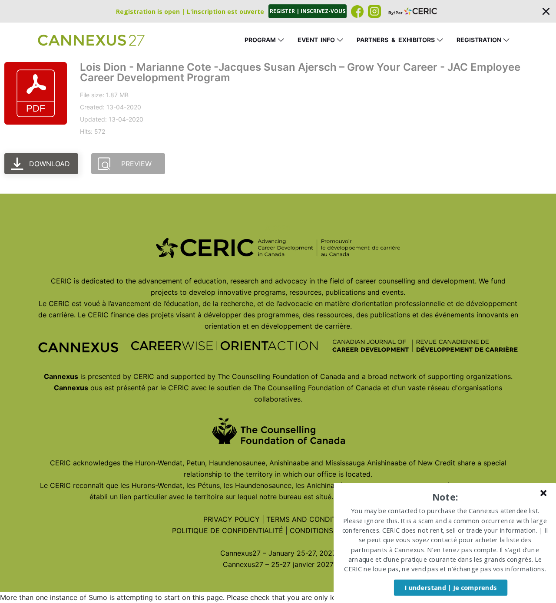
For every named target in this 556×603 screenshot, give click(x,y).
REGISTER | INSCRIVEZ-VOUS (307, 11)
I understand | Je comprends (450, 587)
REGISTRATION (479, 39)
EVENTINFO (316, 39)
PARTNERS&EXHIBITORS (396, 39)
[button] (278, 11)
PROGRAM (260, 39)
